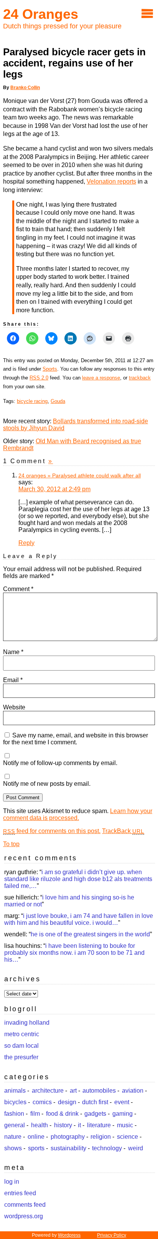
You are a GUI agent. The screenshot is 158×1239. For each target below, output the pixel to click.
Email (13, 680)
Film (35, 1113)
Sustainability (68, 1148)
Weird (135, 1148)
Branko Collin (25, 87)
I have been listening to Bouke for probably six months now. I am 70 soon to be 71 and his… (74, 953)
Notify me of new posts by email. (47, 783)
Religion (101, 1136)
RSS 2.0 (39, 378)
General (14, 1125)
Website (14, 707)
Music (125, 1125)
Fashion (14, 1113)
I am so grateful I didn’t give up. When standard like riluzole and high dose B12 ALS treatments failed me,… (78, 879)
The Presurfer (21, 1057)
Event (121, 1102)
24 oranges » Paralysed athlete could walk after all (79, 475)
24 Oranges (40, 14)
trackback (140, 378)
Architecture (48, 1090)
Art (73, 1090)
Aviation (132, 1090)
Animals (15, 1090)
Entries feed (20, 1193)
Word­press (69, 1235)
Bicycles (15, 1102)
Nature (12, 1136)
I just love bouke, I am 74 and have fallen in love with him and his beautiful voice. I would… (78, 919)
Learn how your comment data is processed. (77, 814)
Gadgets (95, 1113)
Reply (26, 543)
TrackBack (123, 831)
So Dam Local (21, 1045)
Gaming (122, 1113)
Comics (42, 1102)
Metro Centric (21, 1034)
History (63, 1125)
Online (36, 1136)
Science (127, 1136)
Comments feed (25, 1204)
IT (79, 1125)
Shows (13, 1148)
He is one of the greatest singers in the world (90, 934)
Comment (18, 589)
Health (39, 1125)
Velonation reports (111, 181)
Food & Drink (62, 1113)
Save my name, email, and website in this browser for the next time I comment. (75, 738)
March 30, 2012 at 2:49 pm (54, 489)
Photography (68, 1136)
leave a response (101, 378)
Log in (11, 1181)
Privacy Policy (111, 1235)
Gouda (58, 401)
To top (11, 844)
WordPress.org (23, 1216)
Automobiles (99, 1090)
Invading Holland (26, 1022)
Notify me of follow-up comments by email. (60, 763)
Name (13, 652)
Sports (50, 369)
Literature (99, 1125)
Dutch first (95, 1102)
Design (67, 1102)
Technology (107, 1148)
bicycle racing (32, 401)
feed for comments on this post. (51, 831)
